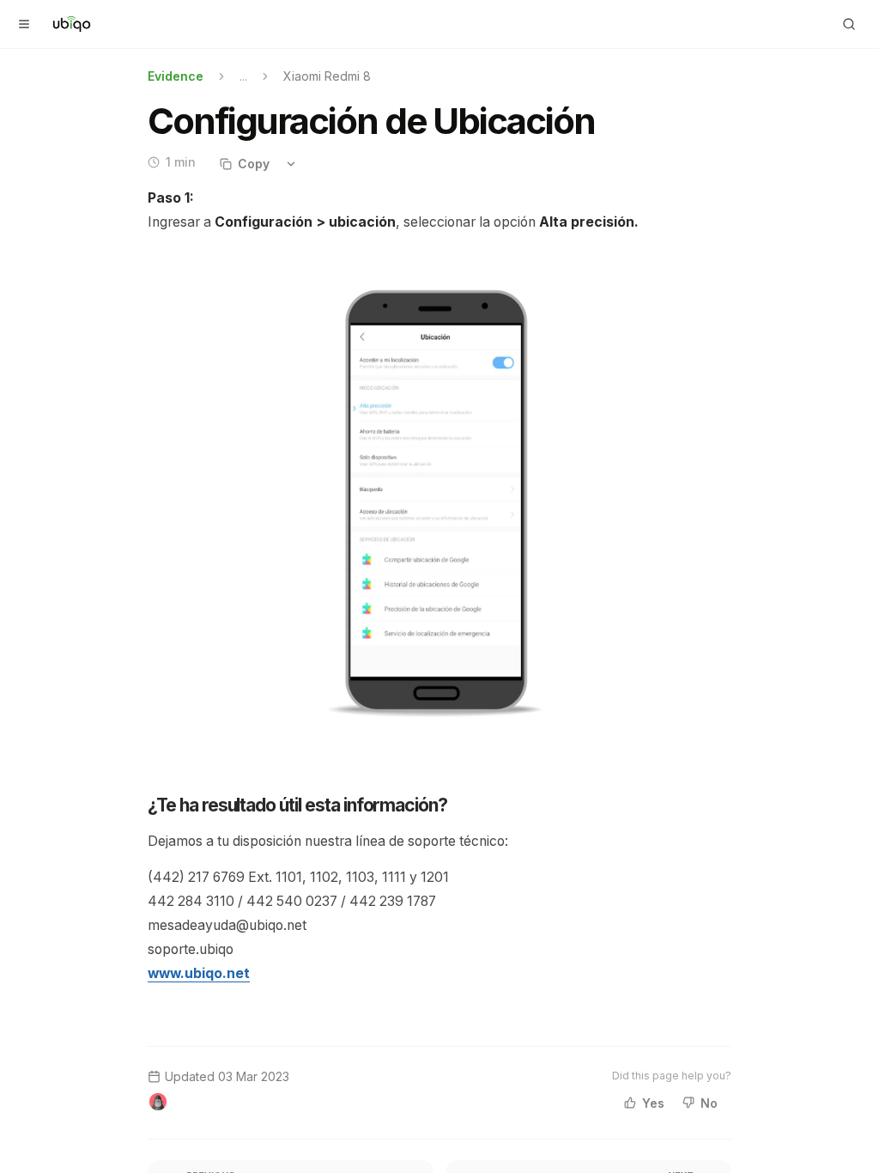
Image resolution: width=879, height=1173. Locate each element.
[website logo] (71, 24)
